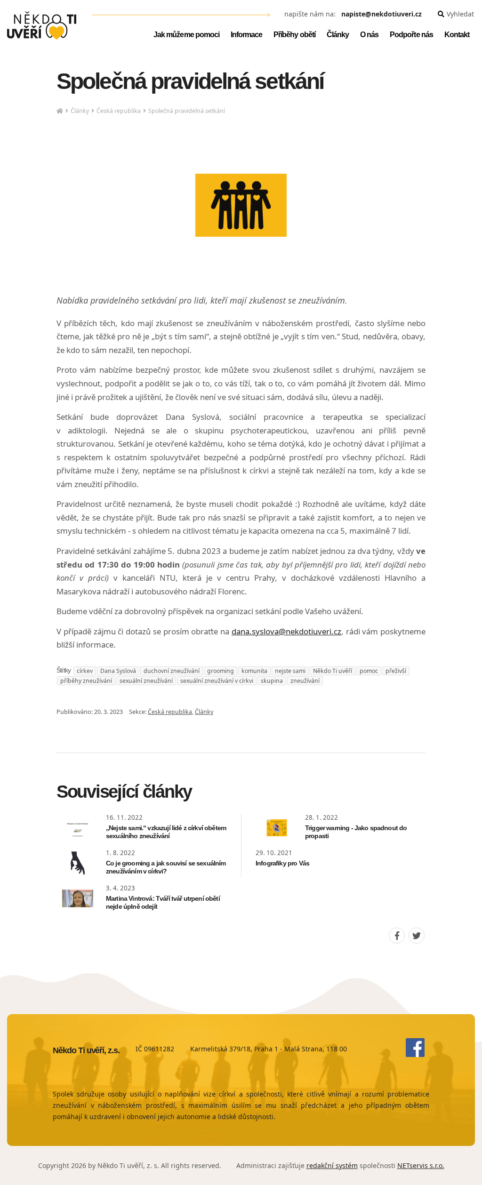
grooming (220, 671)
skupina (272, 681)
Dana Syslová (118, 671)
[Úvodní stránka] (41, 25)
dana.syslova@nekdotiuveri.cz (286, 631)
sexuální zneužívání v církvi (216, 681)
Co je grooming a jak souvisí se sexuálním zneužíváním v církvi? (166, 867)
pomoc (369, 671)
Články (80, 111)
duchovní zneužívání (172, 671)
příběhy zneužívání (86, 681)
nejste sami (290, 671)
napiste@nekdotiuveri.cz (381, 14)
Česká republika (118, 111)
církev (85, 671)
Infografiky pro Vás (282, 863)
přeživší (396, 671)
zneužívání (305, 681)
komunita (254, 671)
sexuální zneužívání (146, 681)
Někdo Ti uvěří (332, 671)
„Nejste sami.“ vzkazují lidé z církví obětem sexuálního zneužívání (166, 832)
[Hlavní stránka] (59, 111)
